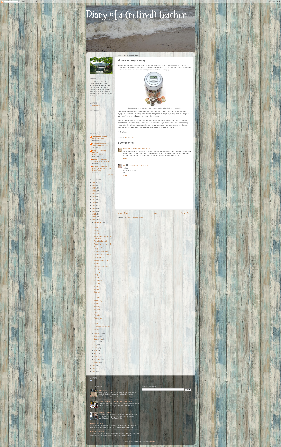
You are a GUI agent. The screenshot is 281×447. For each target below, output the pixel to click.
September (98, 339)
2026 (94, 182)
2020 (94, 199)
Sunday (96, 230)
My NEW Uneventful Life (101, 166)
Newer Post (122, 213)
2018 (94, 205)
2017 (94, 208)
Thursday (97, 277)
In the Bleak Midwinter (101, 251)
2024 (94, 188)
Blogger (153, 441)
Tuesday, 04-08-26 (96, 423)
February (97, 359)
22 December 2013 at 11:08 (140, 148)
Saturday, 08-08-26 (105, 412)
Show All (110, 174)
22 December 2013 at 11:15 (138, 165)
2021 (94, 197)
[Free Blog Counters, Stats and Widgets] (91, 381)
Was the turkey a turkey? (102, 244)
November (98, 333)
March (96, 356)
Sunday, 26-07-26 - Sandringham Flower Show (115, 401)
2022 (94, 194)
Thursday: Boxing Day (101, 241)
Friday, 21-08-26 (97, 154)
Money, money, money (101, 266)
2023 (94, 191)
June (96, 348)
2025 (94, 185)
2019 (94, 202)
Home (155, 213)
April (96, 353)
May (96, 350)
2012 (94, 366)
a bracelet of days (99, 143)
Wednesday (98, 280)
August (96, 342)
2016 (94, 211)
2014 (94, 217)
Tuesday (97, 225)
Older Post (186, 213)
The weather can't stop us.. (101, 161)
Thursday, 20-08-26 (97, 431)
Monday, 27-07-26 (105, 390)
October (97, 336)
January (97, 362)
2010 (94, 371)
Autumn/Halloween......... (100, 138)
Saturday (97, 233)
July (95, 345)
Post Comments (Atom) (135, 218)
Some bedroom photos (102, 327)
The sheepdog (99, 257)
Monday (96, 228)
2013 (94, 220)
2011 (94, 368)
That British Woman (99, 136)
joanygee (126, 148)
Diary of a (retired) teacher (136, 15)
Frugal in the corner (99, 159)
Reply (125, 158)
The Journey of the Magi (102, 254)
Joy (124, 165)
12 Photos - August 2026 (100, 145)
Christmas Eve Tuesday (102, 260)
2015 (94, 214)
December (98, 222)
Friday (96, 275)
